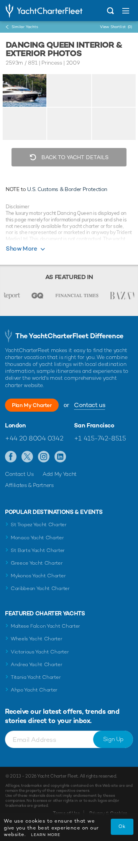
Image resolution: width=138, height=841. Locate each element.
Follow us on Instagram (44, 457)
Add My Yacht (60, 473)
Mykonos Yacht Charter (38, 575)
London (15, 425)
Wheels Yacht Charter (36, 638)
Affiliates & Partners (29, 485)
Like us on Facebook (11, 457)
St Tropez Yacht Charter (39, 524)
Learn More (45, 834)
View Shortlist (116, 26)
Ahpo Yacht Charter (34, 689)
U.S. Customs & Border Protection (67, 189)
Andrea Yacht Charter (36, 664)
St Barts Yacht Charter (38, 550)
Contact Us (19, 473)
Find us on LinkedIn (60, 457)
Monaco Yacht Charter (37, 537)
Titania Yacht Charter (36, 677)
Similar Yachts (25, 26)
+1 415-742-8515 (100, 438)
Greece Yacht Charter (37, 563)
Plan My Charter (32, 405)
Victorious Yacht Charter (40, 651)
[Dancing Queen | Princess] (24, 90)
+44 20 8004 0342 (34, 438)
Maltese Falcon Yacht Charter (45, 626)
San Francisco (94, 425)
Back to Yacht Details (74, 157)
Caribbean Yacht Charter (40, 588)
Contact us (89, 405)
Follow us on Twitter (27, 457)
